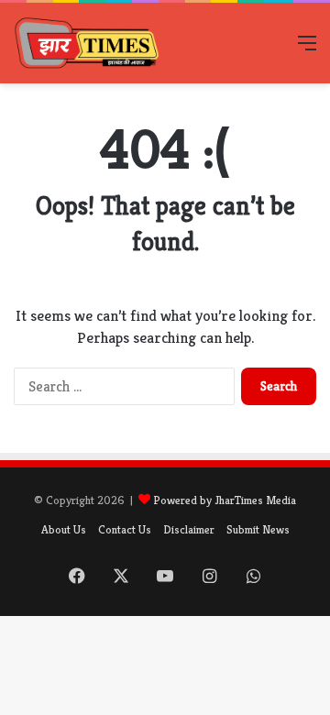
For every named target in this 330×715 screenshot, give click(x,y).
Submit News (258, 529)
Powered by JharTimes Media (224, 500)
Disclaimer (188, 529)
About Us (63, 529)
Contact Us (124, 529)
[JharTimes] (87, 43)
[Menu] (307, 50)
